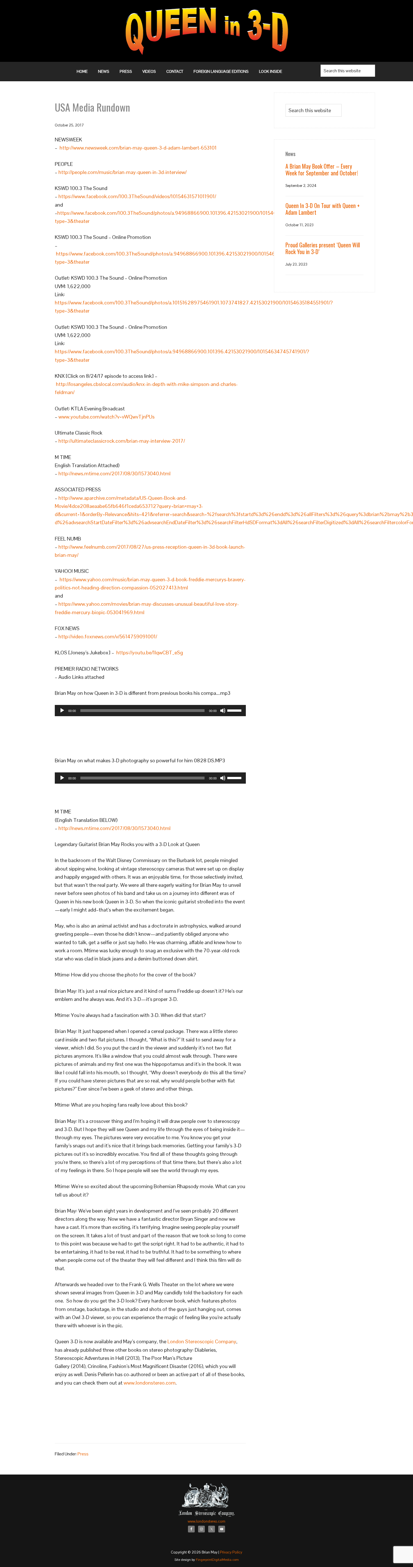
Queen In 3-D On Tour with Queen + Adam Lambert (322, 208)
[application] (150, 710)
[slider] (235, 710)
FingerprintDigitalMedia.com (217, 1559)
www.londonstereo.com (150, 1383)
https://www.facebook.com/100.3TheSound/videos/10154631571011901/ (137, 196)
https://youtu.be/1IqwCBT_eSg (149, 652)
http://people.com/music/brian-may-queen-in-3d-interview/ (122, 172)
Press (83, 1454)
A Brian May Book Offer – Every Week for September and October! (321, 169)
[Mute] (223, 710)
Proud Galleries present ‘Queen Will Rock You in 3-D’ (322, 248)
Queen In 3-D (206, 31)
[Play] (62, 710)
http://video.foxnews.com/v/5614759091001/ (107, 636)
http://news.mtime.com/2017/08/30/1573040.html (114, 473)
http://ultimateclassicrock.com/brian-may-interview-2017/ (121, 441)
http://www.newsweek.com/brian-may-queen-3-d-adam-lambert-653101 (138, 147)
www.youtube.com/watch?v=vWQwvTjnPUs (106, 416)
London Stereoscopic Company (201, 1341)
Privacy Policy (231, 1552)
